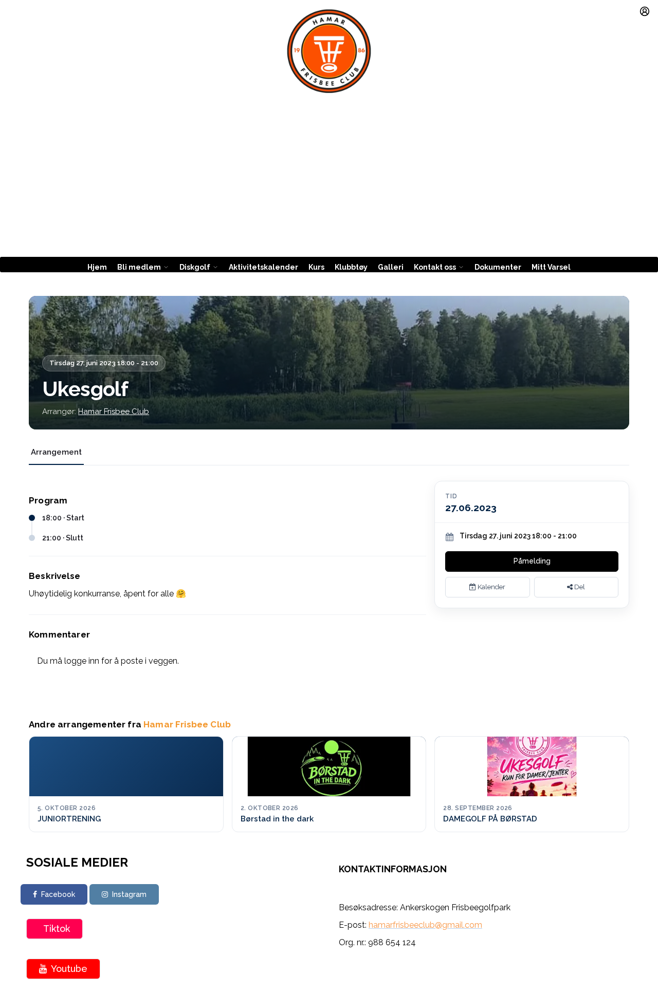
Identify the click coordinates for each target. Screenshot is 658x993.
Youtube (69, 968)
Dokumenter (497, 267)
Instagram (129, 894)
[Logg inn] (644, 11)
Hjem (97, 267)
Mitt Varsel (551, 267)
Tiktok (56, 928)
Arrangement (56, 452)
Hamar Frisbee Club (113, 411)
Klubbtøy (351, 267)
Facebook (58, 894)
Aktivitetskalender (263, 267)
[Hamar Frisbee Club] (329, 51)
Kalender (490, 587)
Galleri (391, 267)
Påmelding (532, 561)
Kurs (316, 267)
